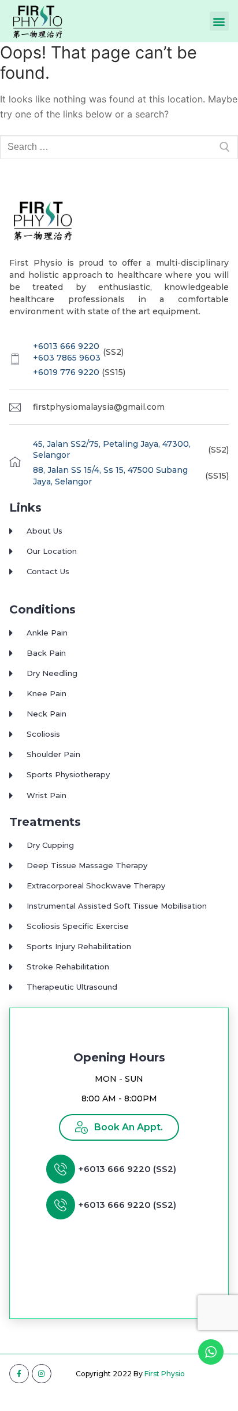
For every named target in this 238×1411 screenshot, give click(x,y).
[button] (219, 21)
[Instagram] (41, 1374)
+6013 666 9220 (66, 346)
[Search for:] (119, 147)
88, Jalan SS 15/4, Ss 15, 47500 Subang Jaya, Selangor (110, 476)
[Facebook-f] (19, 1374)
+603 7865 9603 (67, 357)
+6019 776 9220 (66, 372)
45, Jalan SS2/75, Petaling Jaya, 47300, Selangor (112, 450)
